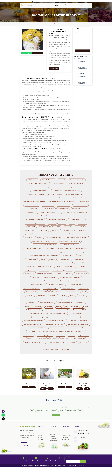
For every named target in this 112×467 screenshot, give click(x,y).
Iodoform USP (43, 291)
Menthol (57, 190)
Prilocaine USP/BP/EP (77, 208)
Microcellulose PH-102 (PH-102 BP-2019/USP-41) (43, 241)
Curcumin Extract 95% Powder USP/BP (69, 244)
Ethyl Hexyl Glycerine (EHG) (34, 309)
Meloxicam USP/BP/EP (49, 208)
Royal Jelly (68, 270)
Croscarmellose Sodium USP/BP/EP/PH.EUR (44, 187)
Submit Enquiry (82, 50)
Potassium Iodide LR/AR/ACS (59, 313)
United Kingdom (32, 407)
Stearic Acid (71, 335)
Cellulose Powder (29, 342)
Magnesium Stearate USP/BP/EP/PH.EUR (41, 190)
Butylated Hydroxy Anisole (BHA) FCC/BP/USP (39, 216)
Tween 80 (80, 255)
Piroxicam (59, 273)
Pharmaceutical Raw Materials (77, 180)
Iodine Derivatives (81, 299)
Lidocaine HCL (40, 273)
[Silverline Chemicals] (26, 5)
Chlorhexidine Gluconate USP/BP (35, 219)
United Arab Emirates (79, 407)
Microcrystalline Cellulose (75, 183)
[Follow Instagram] (24, 445)
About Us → (24, 441)
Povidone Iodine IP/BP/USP (73, 317)
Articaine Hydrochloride (74, 277)
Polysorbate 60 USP (31, 259)
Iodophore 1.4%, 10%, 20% (32, 299)
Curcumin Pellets (50, 248)
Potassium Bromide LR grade (55, 317)
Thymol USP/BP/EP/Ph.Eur (59, 183)
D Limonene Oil (65, 439)
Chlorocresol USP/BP (42, 252)
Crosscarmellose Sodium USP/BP (74, 346)
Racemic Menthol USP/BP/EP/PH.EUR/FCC (73, 216)
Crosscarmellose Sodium (45, 346)
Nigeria (89, 407)
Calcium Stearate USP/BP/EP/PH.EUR (71, 190)
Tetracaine (62, 277)
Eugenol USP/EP (30, 266)
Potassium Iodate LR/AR (76, 313)
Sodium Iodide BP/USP (31, 291)
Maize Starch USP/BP (84, 201)
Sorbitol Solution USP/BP (82, 263)
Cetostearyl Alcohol (57, 270)
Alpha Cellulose (40, 342)
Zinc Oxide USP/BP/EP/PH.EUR (55, 194)
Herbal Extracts (74, 5)
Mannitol (29, 338)
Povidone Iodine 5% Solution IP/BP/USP (56, 320)
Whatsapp (27, 53)
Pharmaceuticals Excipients (45, 331)
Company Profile (26, 1)
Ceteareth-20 (58, 263)
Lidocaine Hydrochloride (81, 270)
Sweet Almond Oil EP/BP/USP (44, 266)
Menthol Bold (65, 433)
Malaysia (54, 410)
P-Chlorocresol (55, 252)
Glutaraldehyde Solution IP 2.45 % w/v (64, 299)
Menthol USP (52, 223)
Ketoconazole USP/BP (80, 259)
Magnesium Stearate (83, 335)
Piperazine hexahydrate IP (72, 291)
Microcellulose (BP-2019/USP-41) (54, 237)
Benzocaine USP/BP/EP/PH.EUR (77, 219)
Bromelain (56, 216)
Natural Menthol (65, 431)
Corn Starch (53, 338)
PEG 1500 (58, 266)
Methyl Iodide (27, 306)
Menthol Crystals (66, 429)
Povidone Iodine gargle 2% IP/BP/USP (37, 328)
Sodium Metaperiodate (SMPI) (72, 306)
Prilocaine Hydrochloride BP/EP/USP (56, 284)
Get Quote (25, 388)
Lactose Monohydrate (54, 342)
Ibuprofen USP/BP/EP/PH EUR (30, 234)
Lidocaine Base (28, 273)
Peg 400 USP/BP (28, 237)
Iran (80, 410)
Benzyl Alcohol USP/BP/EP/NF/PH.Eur (39, 183)
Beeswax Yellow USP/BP (48, 205)
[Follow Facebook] (21, 445)
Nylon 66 (84, 291)
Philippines (55, 407)
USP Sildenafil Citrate (33, 180)
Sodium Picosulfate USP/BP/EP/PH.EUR (56, 219)
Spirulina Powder (83, 342)
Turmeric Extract (64, 338)
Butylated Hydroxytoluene (48, 180)
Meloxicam (49, 273)
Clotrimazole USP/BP (66, 259)
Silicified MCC (81, 331)
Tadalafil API (32, 346)
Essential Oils (41, 5)
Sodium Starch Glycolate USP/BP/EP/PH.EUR (68, 187)
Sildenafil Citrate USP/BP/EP (80, 205)
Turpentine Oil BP (80, 226)
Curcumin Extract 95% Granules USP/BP (33, 248)
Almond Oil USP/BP (29, 230)
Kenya (69, 407)
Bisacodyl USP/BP (68, 266)
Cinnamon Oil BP (82, 223)
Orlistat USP (39, 237)
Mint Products (34, 5)
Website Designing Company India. (76, 465)
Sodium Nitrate (62, 180)
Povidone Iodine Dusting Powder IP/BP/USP (33, 320)
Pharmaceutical (53, 438)
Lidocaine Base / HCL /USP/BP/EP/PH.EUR (35, 223)
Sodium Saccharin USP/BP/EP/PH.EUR (67, 234)
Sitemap (36, 1)
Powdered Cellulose (28, 335)
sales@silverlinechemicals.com (86, 1)
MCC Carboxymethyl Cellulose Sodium (65, 331)
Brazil (48, 407)
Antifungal (63, 295)
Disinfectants (53, 295)
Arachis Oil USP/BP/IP (82, 212)
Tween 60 (42, 259)
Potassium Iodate (80, 302)
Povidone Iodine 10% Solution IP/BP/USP (32, 324)
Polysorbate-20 (53, 259)
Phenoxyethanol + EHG (78, 309)
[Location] (75, 432)
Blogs (32, 1)
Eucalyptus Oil (65, 437)
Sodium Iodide (38, 306)
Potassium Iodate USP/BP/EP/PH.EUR (74, 194)
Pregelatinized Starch (41, 338)
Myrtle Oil (72, 223)
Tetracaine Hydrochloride (49, 277)
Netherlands (39, 410)
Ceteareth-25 (69, 263)
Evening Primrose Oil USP (69, 230)
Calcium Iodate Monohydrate (46, 302)
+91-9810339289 (74, 1)
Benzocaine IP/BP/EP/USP (37, 284)
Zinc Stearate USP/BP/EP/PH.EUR (36, 194)
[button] (90, 379)
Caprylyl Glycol (48, 309)
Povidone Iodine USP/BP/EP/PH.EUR (58, 198)
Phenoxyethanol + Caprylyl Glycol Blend (39, 313)
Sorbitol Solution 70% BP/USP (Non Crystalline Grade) (35, 201)
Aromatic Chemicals (47, 5)
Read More (56, 414)
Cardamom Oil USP (42, 230)
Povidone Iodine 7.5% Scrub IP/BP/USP (54, 324)
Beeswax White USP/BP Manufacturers (49, 125)
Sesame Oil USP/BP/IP (68, 212)
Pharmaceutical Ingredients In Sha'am (33, 23)
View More (32, 388)
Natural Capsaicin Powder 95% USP (38, 255)
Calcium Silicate (60, 335)
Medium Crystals (66, 435)
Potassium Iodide (42, 295)
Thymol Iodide (82, 295)
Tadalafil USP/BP (59, 346)
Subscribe (82, 461)
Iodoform (58, 306)
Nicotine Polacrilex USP (63, 248)
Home (21, 1)
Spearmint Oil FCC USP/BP (45, 263)
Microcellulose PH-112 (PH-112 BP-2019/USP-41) (69, 241)
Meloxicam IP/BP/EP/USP (76, 281)
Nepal (47, 410)
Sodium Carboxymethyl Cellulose (44, 335)
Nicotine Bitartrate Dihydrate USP (80, 248)
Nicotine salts (30, 252)
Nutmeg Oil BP (68, 226)
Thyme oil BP (66, 252)
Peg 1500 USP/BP (84, 234)
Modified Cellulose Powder (79, 338)
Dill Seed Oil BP (31, 226)
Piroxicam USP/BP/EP (63, 208)
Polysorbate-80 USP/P (68, 255)
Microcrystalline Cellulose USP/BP (50, 349)
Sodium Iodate (48, 306)
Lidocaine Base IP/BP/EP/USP (59, 281)
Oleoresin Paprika (54, 255)
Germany (41, 407)
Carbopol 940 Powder (30, 270)
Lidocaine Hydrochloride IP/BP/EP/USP (39, 281)
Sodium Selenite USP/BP (29, 263)
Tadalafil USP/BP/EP (34, 208)
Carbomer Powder (81, 266)
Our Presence (41, 1)
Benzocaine (68, 273)
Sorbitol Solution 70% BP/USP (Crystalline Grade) (63, 201)
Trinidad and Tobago (71, 410)
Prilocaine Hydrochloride (81, 273)
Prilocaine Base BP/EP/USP (75, 284)
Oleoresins (57, 5)
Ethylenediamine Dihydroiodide (65, 302)
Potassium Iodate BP (83, 288)
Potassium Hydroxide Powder (56, 328)
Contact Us (47, 1)
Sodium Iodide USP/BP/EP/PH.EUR (38, 198)
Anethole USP (62, 223)
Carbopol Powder (44, 270)
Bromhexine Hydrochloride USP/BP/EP (49, 212)
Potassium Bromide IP (56, 291)
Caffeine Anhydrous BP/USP (48, 234)
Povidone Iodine (31, 302)
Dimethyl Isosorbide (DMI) (63, 309)
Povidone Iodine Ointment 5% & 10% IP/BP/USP (77, 324)
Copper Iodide (30, 295)
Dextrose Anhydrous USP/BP (31, 205)
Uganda (23, 407)
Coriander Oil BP (55, 230)
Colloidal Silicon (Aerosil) (76, 198)
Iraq (32, 410)
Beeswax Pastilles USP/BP (64, 205)
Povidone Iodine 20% (46, 299)
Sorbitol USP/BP (66, 349)
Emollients (85, 306)
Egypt (63, 407)
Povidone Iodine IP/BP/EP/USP (51, 288)
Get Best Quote (54, 68)
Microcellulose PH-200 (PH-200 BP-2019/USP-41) (45, 244)
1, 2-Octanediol (31, 331)
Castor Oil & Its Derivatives (83, 5)
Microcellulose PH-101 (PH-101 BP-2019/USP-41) (76, 237)
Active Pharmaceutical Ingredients (31, 288)
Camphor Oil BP (83, 230)
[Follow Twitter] (27, 445)
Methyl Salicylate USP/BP (79, 252)
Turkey (61, 410)
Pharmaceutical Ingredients (63, 5)
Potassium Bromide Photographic (75, 328)
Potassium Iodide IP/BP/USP (68, 288)
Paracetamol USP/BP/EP (30, 212)
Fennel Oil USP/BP (56, 226)
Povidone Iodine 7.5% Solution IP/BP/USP (79, 320)
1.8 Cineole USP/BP (43, 226)
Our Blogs (40, 437)
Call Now (38, 53)
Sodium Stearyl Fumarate (69, 342)
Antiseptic (72, 295)
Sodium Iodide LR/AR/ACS (39, 317)
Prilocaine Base (35, 277)
